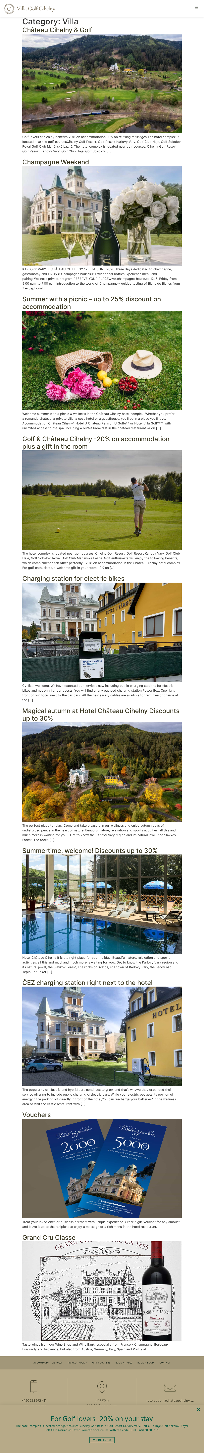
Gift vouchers (101, 1363)
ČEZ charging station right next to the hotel (87, 983)
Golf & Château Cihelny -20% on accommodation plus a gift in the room (96, 442)
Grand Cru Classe (49, 1237)
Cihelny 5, (102, 1400)
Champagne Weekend (55, 162)
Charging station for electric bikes (73, 578)
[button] (196, 7)
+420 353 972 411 (34, 1401)
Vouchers (36, 1115)
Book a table (124, 1363)
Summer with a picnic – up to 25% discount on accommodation (91, 302)
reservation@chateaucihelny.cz (170, 1401)
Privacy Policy (77, 1363)
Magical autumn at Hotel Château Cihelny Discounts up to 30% (100, 714)
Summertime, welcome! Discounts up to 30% (90, 850)
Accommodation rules (48, 1363)
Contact (165, 1363)
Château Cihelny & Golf (57, 30)
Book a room (145, 1363)
